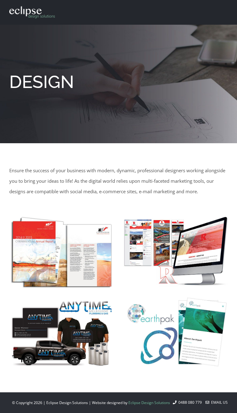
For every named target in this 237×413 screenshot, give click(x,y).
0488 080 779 (189, 402)
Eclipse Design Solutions (149, 402)
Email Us (218, 402)
